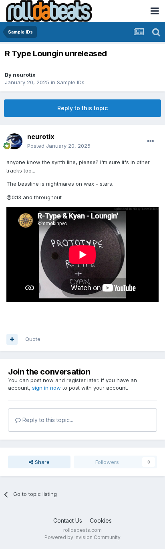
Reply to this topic (82, 108)
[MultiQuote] (12, 339)
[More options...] (151, 141)
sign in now (46, 387)
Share (41, 462)
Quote (32, 339)
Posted (59, 146)
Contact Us (67, 520)
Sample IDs (71, 82)
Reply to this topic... (47, 419)
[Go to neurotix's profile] (14, 141)
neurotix (24, 74)
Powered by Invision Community (82, 537)
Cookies (101, 520)
